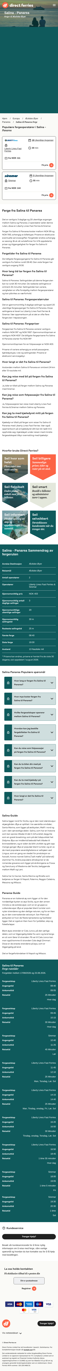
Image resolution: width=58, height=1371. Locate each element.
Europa (16, 118)
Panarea (6, 122)
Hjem (4, 118)
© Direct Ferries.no (9, 1342)
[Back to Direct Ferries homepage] (17, 5)
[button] (30, 683)
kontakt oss (28, 1350)
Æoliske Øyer (31, 118)
